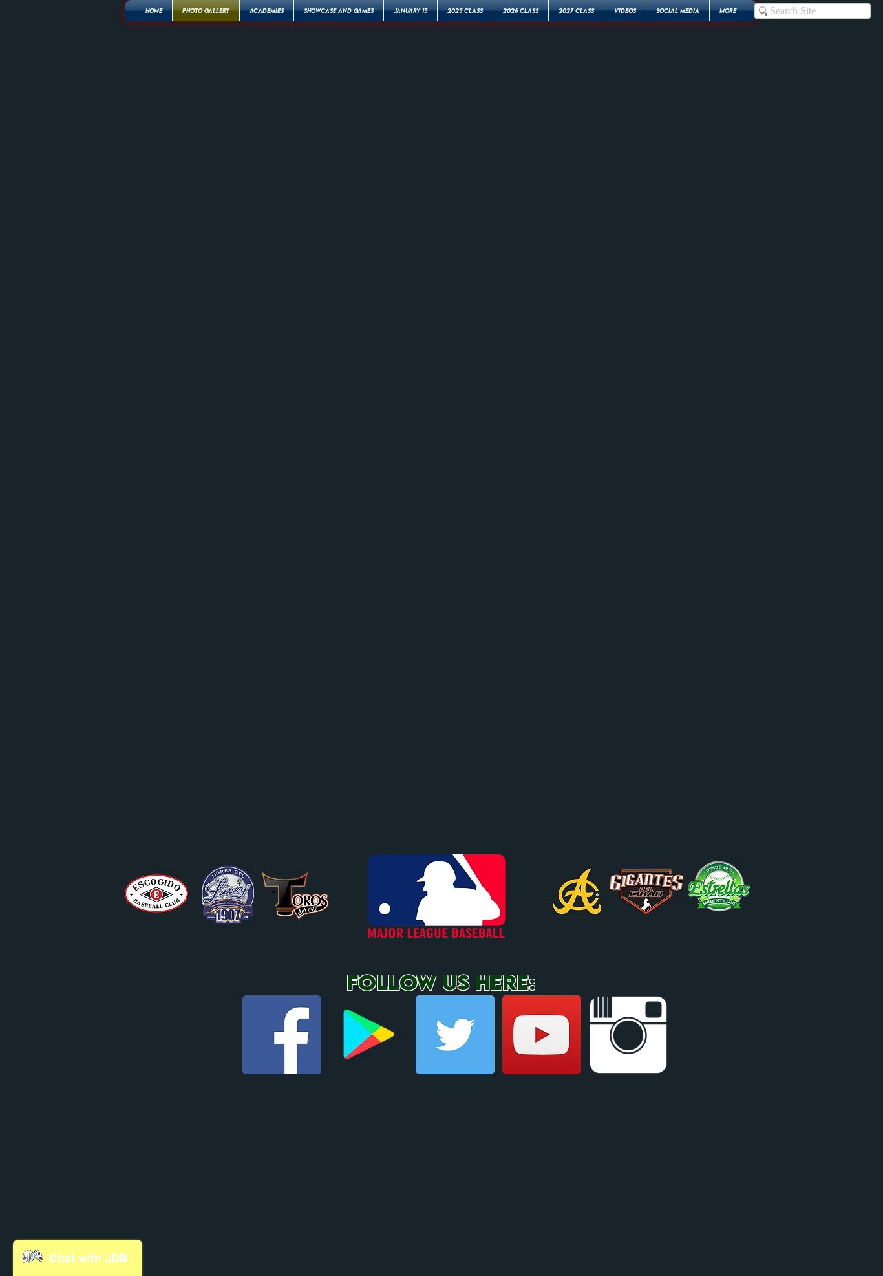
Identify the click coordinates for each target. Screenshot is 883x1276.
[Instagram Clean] (628, 1034)
